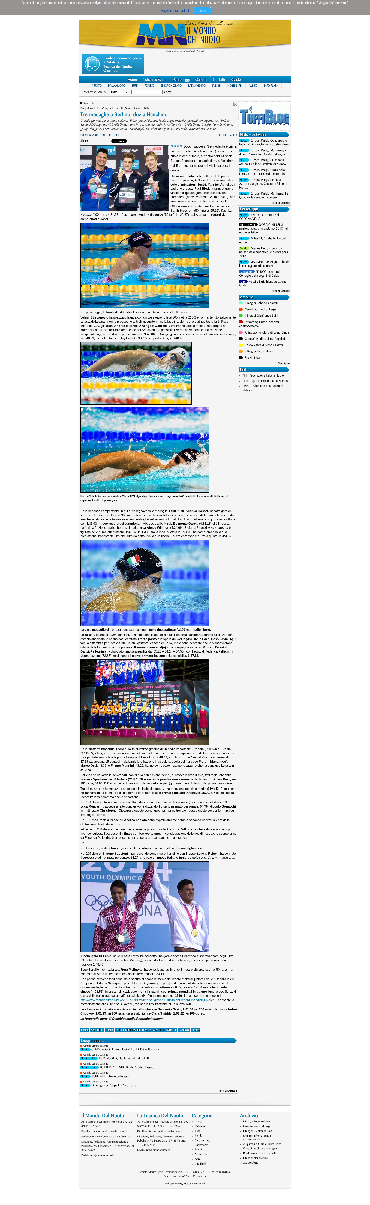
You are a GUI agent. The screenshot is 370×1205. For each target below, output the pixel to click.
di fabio (195, 1030)
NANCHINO (97, 1030)
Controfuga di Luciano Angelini (265, 338)
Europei (109, 1030)
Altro (253, 85)
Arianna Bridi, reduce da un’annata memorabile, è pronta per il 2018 (263, 252)
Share (84, 140)
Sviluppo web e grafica (176, 1184)
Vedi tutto (284, 363)
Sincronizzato (171, 85)
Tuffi (135, 85)
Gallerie (201, 79)
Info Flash (271, 85)
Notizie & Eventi (155, 79)
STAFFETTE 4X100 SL (164, 1030)
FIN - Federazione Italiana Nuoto (263, 375)
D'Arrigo (146, 1030)
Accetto (202, 10)
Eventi (216, 85)
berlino (84, 1030)
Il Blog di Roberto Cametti (261, 303)
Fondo (149, 85)
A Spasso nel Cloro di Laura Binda (267, 332)
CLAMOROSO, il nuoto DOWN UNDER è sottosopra (125, 1049)
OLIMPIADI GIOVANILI (128, 1030)
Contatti (219, 79)
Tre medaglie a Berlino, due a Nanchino (124, 114)
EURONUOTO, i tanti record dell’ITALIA (124, 1058)
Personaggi (181, 79)
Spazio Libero (90, 103)
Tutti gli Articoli (228, 1091)
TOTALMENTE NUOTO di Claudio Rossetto (127, 1067)
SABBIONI (184, 1030)
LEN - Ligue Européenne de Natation (265, 381)
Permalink (114, 135)
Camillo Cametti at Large (95, 1046)
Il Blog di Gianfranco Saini (261, 315)
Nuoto (97, 85)
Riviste (236, 79)
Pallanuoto (116, 85)
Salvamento (197, 85)
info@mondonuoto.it (102, 1155)
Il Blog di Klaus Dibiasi (259, 351)
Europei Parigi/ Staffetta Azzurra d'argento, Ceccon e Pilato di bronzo (263, 184)
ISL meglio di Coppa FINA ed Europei (115, 1085)
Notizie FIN (234, 85)
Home (132, 79)
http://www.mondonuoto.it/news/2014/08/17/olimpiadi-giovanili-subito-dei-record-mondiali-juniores (147, 1000)
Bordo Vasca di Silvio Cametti (264, 345)
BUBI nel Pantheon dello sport (110, 1076)
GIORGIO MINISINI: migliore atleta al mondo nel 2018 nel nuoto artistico (263, 228)
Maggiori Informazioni (175, 10)
